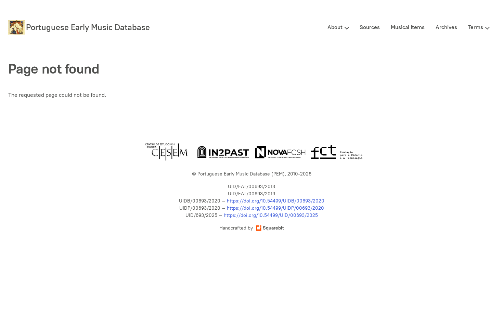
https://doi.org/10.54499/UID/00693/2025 (271, 215)
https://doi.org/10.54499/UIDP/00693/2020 (275, 208)
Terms (475, 27)
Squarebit (273, 228)
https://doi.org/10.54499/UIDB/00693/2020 (275, 201)
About (335, 27)
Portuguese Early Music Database (88, 27)
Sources (370, 27)
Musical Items (408, 27)
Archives (446, 27)
